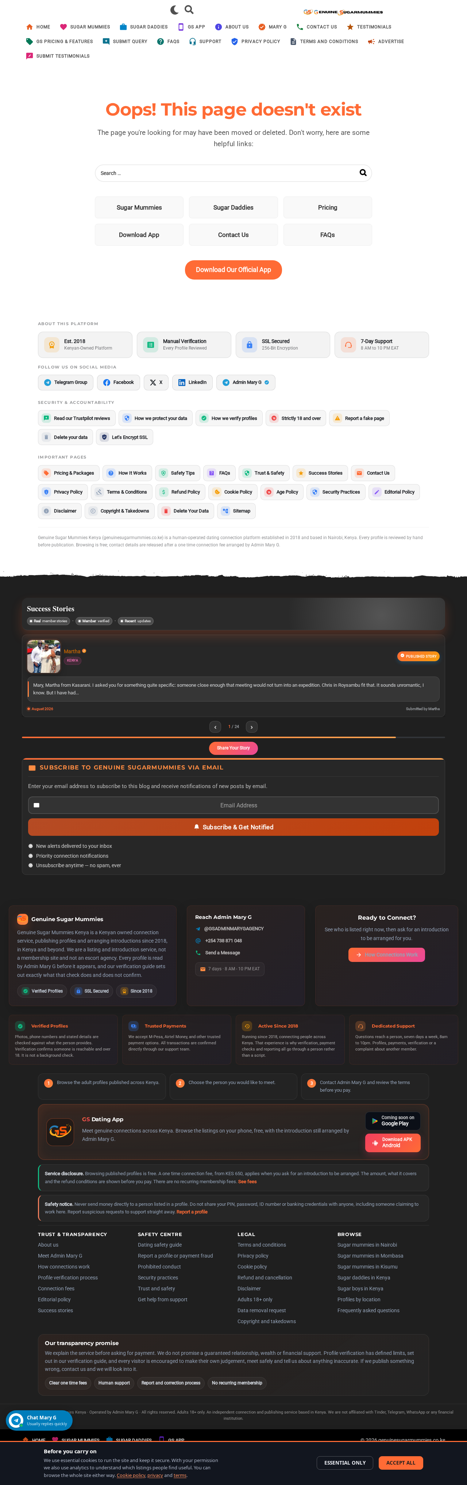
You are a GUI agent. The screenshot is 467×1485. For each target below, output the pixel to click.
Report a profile (192, 1221)
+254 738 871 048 (223, 949)
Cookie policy (252, 1276)
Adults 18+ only (255, 1308)
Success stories (55, 1319)
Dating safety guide (160, 1254)
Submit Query (130, 41)
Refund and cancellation (265, 1287)
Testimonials (374, 27)
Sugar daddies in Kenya (363, 1287)
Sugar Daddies (149, 27)
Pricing (327, 207)
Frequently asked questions (368, 1319)
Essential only (345, 1462)
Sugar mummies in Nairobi (367, 1254)
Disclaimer (249, 1298)
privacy (155, 1475)
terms (180, 1475)
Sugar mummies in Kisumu (367, 1276)
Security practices (158, 1287)
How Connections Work (391, 964)
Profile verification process (68, 1287)
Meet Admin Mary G (60, 1265)
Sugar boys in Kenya (360, 1298)
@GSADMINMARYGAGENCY (234, 937)
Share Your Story (233, 757)
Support (210, 41)
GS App (196, 27)
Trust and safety (156, 1298)
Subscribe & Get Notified (238, 836)
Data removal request (262, 1319)
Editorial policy (54, 1308)
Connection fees (56, 1298)
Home (43, 27)
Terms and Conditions (329, 41)
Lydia (86, 652)
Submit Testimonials (63, 56)
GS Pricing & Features (64, 41)
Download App (139, 234)
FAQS (173, 41)
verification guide (135, 975)
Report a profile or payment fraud (175, 1265)
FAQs (327, 234)
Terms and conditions (262, 1254)
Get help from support (163, 1308)
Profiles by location (359, 1308)
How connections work (64, 1276)
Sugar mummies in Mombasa (370, 1265)
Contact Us (322, 27)
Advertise (391, 41)
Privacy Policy (261, 41)
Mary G (278, 27)
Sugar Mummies (90, 27)
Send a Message (222, 961)
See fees (247, 1190)
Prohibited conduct (159, 1276)
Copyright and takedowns (267, 1330)
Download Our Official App (233, 269)
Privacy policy (253, 1265)
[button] (174, 10)
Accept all (401, 1462)
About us (237, 27)
